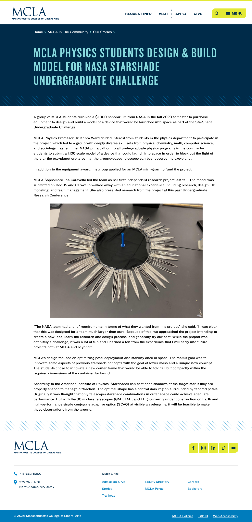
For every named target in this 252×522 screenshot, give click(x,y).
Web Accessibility (225, 516)
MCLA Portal (154, 489)
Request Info (138, 14)
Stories (107, 489)
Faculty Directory (157, 482)
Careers (193, 482)
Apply (181, 14)
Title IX (203, 516)
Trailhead (108, 495)
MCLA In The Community (68, 32)
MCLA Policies (182, 516)
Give (198, 14)
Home (38, 32)
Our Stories (103, 32)
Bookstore (195, 489)
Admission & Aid (113, 482)
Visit (163, 14)
